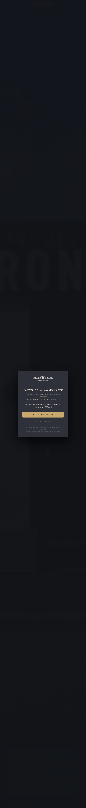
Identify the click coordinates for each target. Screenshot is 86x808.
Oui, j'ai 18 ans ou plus (43, 415)
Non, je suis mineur (43, 421)
